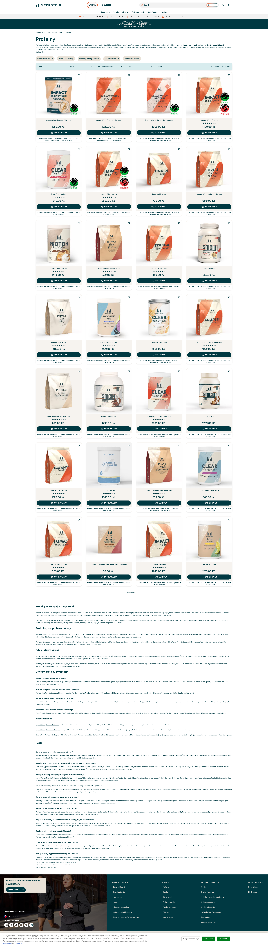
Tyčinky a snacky (138, 12)
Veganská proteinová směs (109, 268)
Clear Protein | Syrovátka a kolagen (159, 120)
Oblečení (166, 892)
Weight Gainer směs (58, 564)
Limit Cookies (208, 939)
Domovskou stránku (43, 32)
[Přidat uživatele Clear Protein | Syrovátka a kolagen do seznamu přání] (179, 75)
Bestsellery (105, 12)
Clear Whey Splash (159, 342)
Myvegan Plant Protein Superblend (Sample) (109, 564)
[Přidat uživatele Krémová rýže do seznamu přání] (229, 223)
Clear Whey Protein (45, 59)
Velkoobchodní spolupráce (211, 912)
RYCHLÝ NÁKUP (60, 133)
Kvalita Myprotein (207, 892)
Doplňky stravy (57, 32)
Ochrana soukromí (208, 902)
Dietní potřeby (153, 12)
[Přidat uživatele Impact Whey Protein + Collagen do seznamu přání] (129, 75)
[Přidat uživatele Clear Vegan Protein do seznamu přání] (229, 519)
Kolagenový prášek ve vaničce (159, 416)
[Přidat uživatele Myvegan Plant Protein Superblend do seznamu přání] (179, 445)
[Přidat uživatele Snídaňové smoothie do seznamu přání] (129, 297)
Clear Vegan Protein (209, 564)
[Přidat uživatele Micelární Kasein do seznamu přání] (179, 519)
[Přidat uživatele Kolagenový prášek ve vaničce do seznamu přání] (179, 371)
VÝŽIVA (92, 5)
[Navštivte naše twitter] (26, 925)
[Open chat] (31, 925)
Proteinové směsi (112, 59)
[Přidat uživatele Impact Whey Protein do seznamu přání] (229, 75)
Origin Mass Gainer (109, 416)
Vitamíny (125, 12)
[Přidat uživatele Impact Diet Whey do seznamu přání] (79, 297)
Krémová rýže (209, 268)
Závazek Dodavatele (208, 922)
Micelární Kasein (159, 564)
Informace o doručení (121, 907)
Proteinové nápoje (132, 59)
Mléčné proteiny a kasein (89, 59)
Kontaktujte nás (119, 892)
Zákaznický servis (119, 887)
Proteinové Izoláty (66, 59)
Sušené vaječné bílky (58, 490)
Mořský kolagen (109, 490)
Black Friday (252, 892)
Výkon (164, 12)
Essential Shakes (159, 194)
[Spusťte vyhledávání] (141, 5)
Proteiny (116, 12)
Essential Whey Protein (159, 268)
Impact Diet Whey (58, 342)
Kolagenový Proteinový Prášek (209, 342)
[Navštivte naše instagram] (6, 925)
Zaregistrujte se (16, 890)
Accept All (223, 939)
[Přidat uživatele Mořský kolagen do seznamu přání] (129, 445)
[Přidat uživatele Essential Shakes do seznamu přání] (179, 149)
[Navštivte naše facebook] (11, 925)
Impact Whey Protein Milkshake (58, 120)
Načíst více (40, 52)
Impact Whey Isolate (108, 194)
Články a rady (167, 897)
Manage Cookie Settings (191, 939)
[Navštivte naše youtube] (21, 925)
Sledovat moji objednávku (122, 912)
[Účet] (223, 5)
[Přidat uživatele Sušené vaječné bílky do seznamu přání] (79, 445)
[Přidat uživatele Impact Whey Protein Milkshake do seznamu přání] (79, 75)
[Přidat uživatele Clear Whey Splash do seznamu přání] (179, 297)
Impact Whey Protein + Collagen (109, 120)
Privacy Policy (7, 943)
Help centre (117, 897)
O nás (203, 887)
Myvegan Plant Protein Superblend (159, 490)
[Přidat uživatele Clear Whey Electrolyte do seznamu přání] (229, 445)
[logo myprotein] (48, 5)
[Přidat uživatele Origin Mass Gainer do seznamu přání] (129, 371)
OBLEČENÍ (106, 5)
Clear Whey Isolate (58, 194)
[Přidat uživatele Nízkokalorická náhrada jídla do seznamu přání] (79, 371)
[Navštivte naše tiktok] (16, 925)
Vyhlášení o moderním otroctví (212, 897)
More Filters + (213, 66)
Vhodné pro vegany (170, 907)
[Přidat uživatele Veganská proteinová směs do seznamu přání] (129, 223)
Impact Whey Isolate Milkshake (209, 194)
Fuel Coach (213, 5)
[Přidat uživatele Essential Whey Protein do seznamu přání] (179, 223)
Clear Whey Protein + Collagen (47, 735)
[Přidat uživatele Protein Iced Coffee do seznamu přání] (79, 223)
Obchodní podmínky (208, 907)
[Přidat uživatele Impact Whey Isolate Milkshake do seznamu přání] (229, 149)
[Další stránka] (140, 593)
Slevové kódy (253, 887)
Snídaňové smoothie (108, 342)
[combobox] (179, 5)
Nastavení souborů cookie (15, 911)
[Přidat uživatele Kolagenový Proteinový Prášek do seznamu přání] (229, 297)
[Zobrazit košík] (229, 5)
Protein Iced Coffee (59, 268)
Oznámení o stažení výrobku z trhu (126, 917)
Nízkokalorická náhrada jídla (58, 416)
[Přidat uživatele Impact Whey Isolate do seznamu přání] (129, 149)
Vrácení (115, 902)
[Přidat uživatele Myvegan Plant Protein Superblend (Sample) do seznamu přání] (129, 519)
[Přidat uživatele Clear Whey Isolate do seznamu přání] (79, 149)
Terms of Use (19, 943)
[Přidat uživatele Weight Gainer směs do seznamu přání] (79, 519)
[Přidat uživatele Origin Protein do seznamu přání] (229, 371)
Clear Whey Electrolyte (209, 490)
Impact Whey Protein (209, 120)
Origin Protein (209, 416)
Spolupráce (205, 917)
